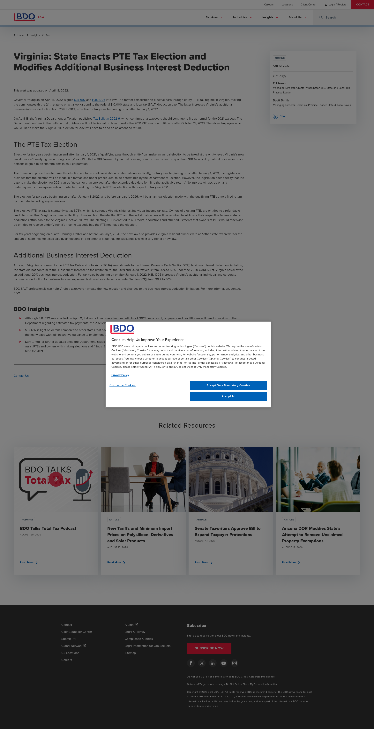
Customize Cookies (122, 385)
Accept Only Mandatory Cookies (228, 385)
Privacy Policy (120, 375)
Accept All (228, 396)
